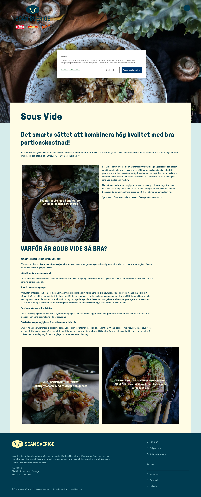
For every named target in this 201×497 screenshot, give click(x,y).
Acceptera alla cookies (131, 70)
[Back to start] (32, 17)
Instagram (154, 474)
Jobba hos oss (158, 454)
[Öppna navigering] (186, 8)
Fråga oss (155, 448)
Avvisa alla (110, 70)
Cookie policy (76, 489)
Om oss (154, 442)
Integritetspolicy (60, 489)
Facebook (154, 480)
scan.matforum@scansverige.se (27, 480)
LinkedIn (153, 486)
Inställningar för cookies (70, 70)
